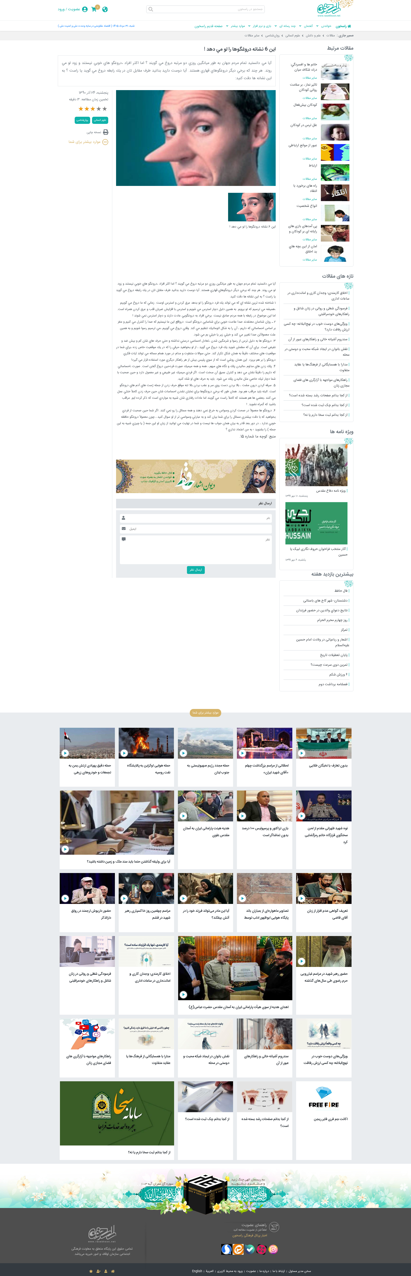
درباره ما (264, 1271)
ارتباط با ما (279, 1271)
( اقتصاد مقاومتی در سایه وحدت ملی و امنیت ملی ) (85, 26)
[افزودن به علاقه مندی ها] (91, 1271)
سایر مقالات (252, 35)
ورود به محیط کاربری (230, 1271)
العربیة (210, 1271)
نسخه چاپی (94, 132)
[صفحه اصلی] (113, 1271)
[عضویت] (99, 1271)
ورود (61, 9)
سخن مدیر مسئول (300, 1271)
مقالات (331, 35)
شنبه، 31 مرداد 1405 (123, 26)
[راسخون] (335, 16)
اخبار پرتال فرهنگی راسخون (249, 1235)
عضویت (74, 9)
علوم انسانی (292, 35)
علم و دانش (313, 35)
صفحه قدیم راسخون (209, 26)
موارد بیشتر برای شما (84, 142)
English (197, 1271)
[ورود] (106, 1271)
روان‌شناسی (272, 35)
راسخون (341, 26)
